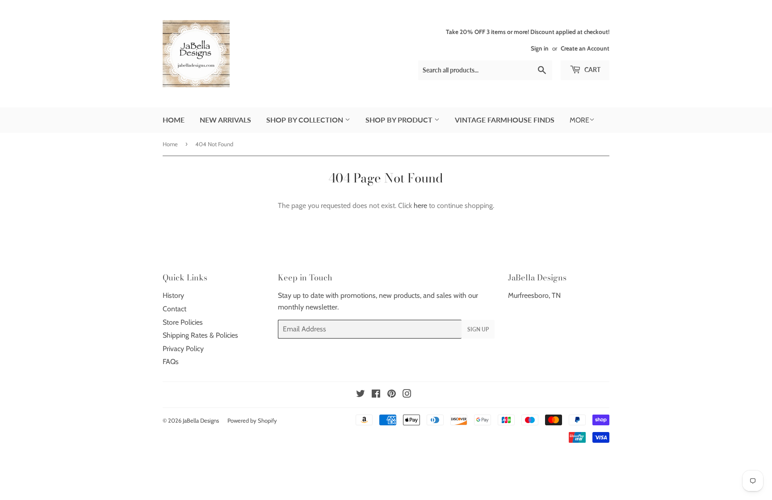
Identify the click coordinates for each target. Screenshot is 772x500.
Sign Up (478, 329)
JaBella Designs (201, 420)
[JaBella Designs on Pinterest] (391, 394)
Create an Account (585, 48)
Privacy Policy (183, 348)
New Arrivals (225, 119)
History (173, 295)
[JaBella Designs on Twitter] (360, 394)
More (579, 120)
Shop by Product (399, 119)
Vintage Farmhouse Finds (504, 119)
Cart (591, 69)
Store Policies (183, 322)
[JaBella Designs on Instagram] (407, 394)
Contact (174, 309)
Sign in (540, 48)
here (420, 205)
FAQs (171, 361)
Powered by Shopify (252, 420)
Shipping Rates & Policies (200, 335)
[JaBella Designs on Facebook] (376, 394)
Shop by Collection (305, 119)
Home (174, 119)
